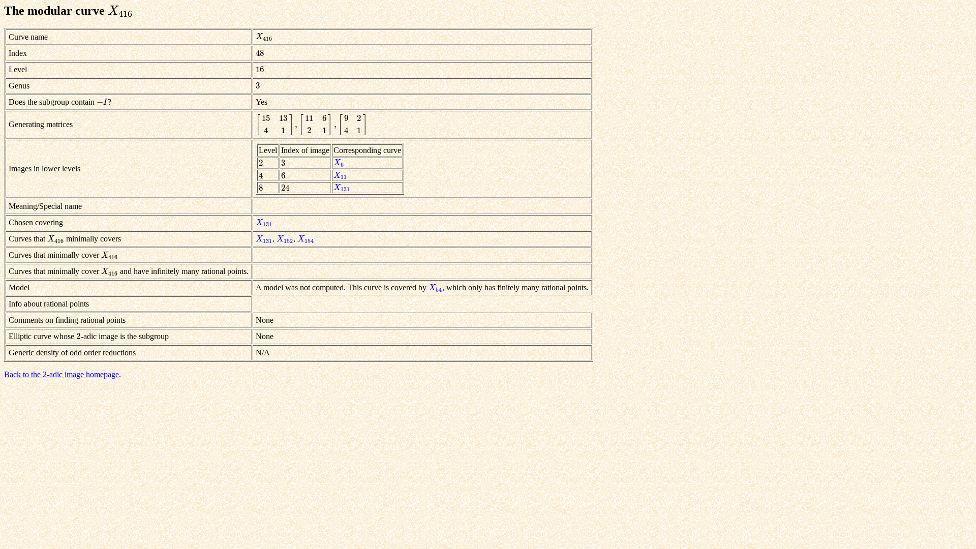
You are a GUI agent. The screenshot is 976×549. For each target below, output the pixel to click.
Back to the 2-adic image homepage (61, 374)
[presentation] (120, 10)
